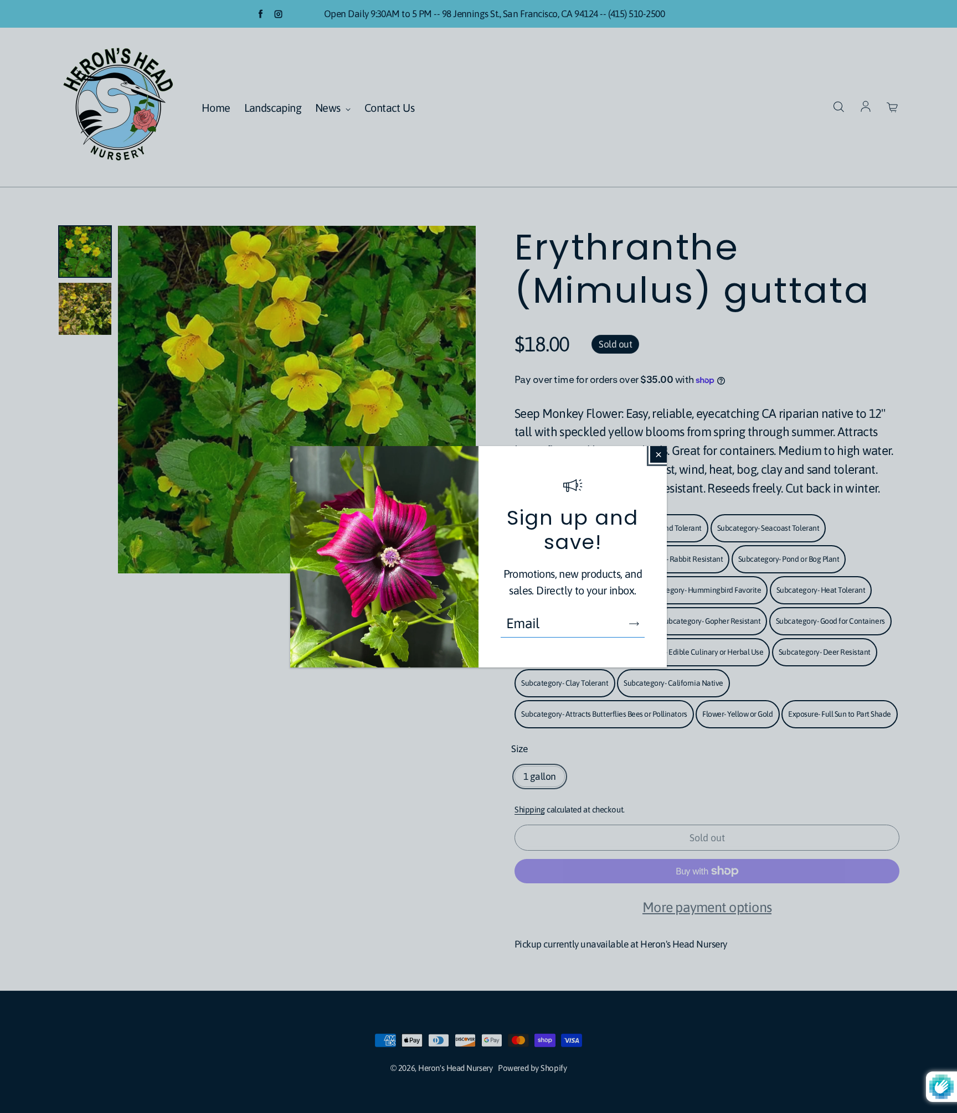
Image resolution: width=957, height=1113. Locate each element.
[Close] (658, 454)
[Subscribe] (634, 624)
